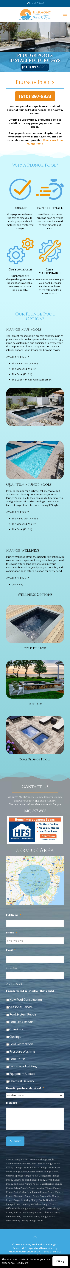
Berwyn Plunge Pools (17, 1167)
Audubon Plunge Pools (18, 1163)
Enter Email (12, 968)
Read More (22, 1262)
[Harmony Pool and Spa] (35, 14)
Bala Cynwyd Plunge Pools (46, 1163)
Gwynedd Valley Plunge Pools (29, 1200)
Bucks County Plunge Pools (28, 1212)
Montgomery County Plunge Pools (24, 1220)
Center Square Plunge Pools (43, 1171)
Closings (15, 1037)
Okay (60, 1261)
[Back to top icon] (35, 1237)
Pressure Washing (22, 1051)
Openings (16, 1029)
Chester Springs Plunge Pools (22, 1175)
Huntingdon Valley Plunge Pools (38, 1204)
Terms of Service (51, 1251)
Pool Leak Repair (21, 1022)
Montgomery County (31, 797)
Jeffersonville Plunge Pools (20, 1208)
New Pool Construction (25, 1000)
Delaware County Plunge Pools (38, 1216)
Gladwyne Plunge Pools (26, 1196)
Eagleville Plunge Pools (26, 1183)
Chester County (53, 797)
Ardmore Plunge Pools (42, 1159)
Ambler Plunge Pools (17, 1159)
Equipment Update (22, 1074)
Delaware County (24, 800)
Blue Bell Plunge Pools (42, 1167)
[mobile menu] (65, 14)
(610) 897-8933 (35, 67)
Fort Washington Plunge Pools (29, 1192)
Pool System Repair (22, 1014)
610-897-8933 (36, 2)
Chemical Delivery (21, 1081)
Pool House (17, 1059)
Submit (15, 1141)
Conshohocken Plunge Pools (28, 1179)
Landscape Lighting (23, 1066)
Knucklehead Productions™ (24, 1251)
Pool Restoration (21, 1044)
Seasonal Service (21, 1007)
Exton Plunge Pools (24, 1187)
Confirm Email (14, 984)
